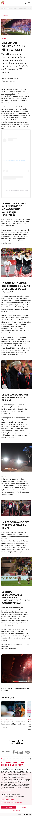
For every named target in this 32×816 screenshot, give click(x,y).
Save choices (16, 810)
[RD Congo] (6, 752)
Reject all (23, 807)
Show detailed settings (8, 799)
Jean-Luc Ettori (13, 113)
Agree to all (8, 807)
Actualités (9, 8)
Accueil (3, 8)
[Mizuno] (19, 742)
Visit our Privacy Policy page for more (12, 802)
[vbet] (18, 752)
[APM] (12, 742)
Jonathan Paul (6, 541)
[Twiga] (27, 752)
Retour (5, 15)
